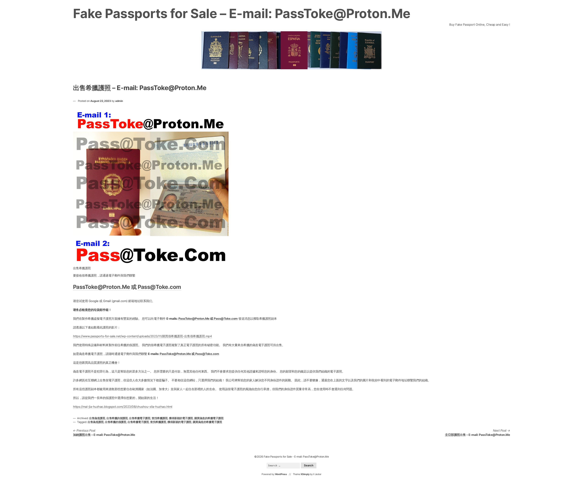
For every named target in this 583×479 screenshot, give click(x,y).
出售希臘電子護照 (139, 418)
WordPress (281, 474)
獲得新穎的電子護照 (181, 418)
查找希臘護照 (160, 418)
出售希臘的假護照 (117, 418)
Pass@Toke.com (159, 287)
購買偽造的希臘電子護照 (209, 418)
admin (119, 101)
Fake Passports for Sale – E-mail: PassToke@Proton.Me (241, 13)
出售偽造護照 (97, 418)
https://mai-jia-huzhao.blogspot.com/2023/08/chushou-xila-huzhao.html (122, 407)
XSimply (305, 474)
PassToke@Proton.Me (101, 287)
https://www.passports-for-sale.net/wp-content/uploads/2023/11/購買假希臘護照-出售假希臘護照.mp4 (142, 336)
